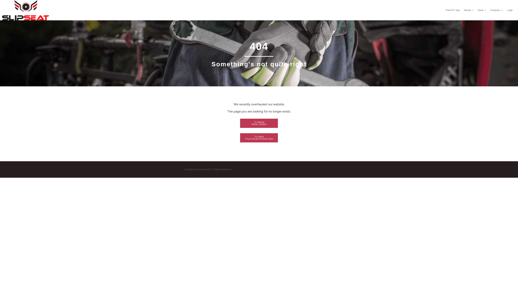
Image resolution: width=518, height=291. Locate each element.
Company (495, 10)
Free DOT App (453, 10)
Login (510, 10)
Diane (480, 10)
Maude (467, 10)
